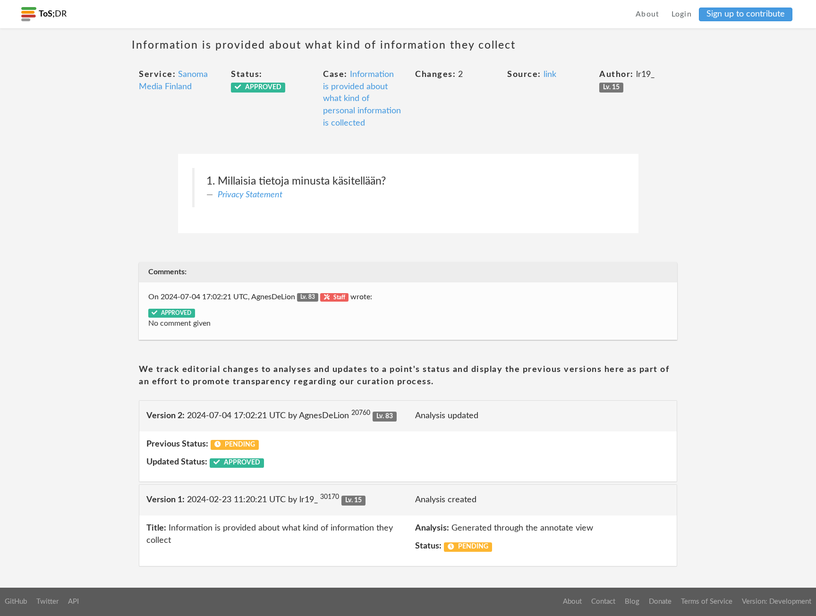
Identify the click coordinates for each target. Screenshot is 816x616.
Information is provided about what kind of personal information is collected (362, 98)
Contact (603, 601)
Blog (632, 601)
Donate (660, 601)
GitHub (16, 601)
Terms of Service (706, 601)
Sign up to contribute (745, 14)
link (550, 74)
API (73, 601)
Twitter (47, 601)
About (648, 14)
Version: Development (776, 601)
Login (682, 14)
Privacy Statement (250, 195)
